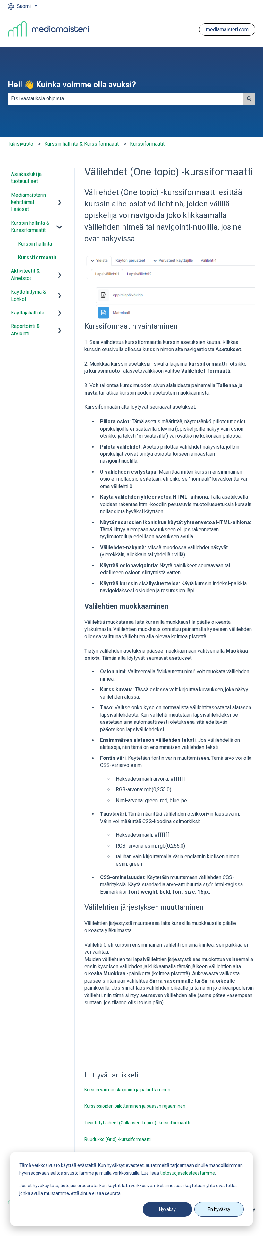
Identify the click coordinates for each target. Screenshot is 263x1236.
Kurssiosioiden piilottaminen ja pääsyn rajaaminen (134, 1106)
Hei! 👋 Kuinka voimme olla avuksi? (72, 84)
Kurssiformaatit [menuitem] (37, 257)
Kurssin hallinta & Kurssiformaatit (81, 144)
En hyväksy (219, 1209)
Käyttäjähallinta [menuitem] (27, 313)
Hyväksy (167, 1209)
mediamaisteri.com (227, 29)
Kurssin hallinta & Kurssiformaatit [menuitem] (30, 226)
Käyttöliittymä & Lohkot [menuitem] (28, 295)
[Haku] (249, 99)
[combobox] (125, 99)
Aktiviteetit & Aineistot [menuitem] (25, 274)
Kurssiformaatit (147, 144)
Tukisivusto (20, 144)
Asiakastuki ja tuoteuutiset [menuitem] (26, 177)
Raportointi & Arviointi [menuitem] (25, 329)
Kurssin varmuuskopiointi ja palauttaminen (127, 1089)
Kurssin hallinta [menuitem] (35, 244)
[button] (60, 195)
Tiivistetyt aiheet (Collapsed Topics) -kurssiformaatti (137, 1122)
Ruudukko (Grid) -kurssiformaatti (117, 1139)
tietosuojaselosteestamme (187, 1173)
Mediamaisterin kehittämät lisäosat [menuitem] (28, 202)
